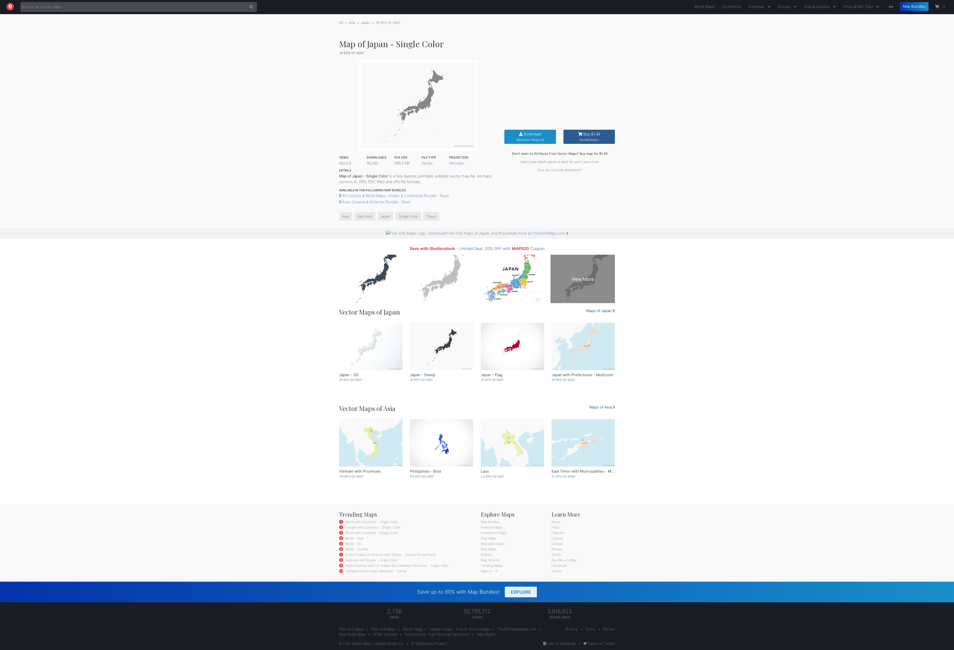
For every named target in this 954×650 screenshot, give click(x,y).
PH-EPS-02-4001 (422, 476)
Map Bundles (914, 6)
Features (558, 533)
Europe (785, 6)
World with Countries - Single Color (371, 522)
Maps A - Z (489, 571)
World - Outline (356, 549)
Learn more (590, 162)
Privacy (557, 549)
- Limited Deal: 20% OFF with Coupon (477, 248)
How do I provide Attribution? (560, 170)
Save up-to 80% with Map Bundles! (474, 592)
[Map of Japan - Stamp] (441, 346)
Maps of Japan (599, 310)
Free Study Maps (352, 634)
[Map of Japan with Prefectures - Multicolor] (583, 346)
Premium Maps (492, 527)
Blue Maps (488, 549)
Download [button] (530, 137)
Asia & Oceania (817, 6)
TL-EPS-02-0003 (563, 476)
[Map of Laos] (512, 443)
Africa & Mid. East (858, 6)
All (341, 23)
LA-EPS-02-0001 (492, 476)
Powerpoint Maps (494, 533)
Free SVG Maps (351, 629)
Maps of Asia (601, 407)
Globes (486, 555)
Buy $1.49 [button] (590, 137)
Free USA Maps (383, 629)
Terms (556, 555)
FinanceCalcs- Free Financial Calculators (437, 634)
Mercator (457, 163)
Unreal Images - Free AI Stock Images (460, 629)
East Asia (365, 216)
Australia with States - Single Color (371, 560)
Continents (731, 6)
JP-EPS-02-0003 (563, 380)
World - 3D (352, 544)
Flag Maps (488, 538)
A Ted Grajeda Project (429, 643)
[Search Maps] (250, 7)
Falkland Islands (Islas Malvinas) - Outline (375, 571)
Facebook (559, 566)
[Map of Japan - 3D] (370, 346)
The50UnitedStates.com (516, 629)
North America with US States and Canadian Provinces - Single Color (396, 566)
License (557, 538)
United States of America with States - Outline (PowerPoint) (390, 555)
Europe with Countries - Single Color (372, 527)
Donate (609, 629)
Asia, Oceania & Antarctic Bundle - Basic (376, 202)
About (556, 522)
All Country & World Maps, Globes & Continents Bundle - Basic (395, 195)
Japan (365, 23)
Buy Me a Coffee (564, 560)
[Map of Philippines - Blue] (441, 443)
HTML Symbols (385, 634)
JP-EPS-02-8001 (350, 380)
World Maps (704, 6)
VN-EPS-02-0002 (351, 476)
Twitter (557, 571)
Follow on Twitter (601, 643)
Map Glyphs (486, 634)
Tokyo (431, 216)
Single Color (408, 216)
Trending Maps (492, 566)
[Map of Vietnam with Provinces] (370, 443)
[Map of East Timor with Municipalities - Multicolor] (583, 443)
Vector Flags (413, 629)
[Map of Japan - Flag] (512, 346)
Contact (557, 544)
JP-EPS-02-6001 (492, 380)
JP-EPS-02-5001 (421, 380)
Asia (352, 23)
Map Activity (490, 560)
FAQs (555, 527)
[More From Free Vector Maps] (890, 7)
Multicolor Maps (493, 544)
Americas (757, 6)
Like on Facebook (560, 643)
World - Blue (354, 538)
